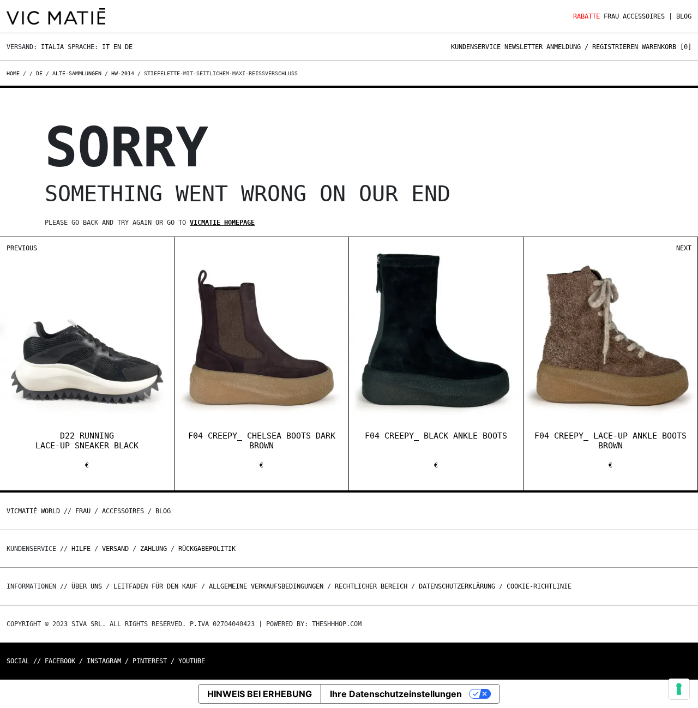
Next (683, 248)
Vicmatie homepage (222, 222)
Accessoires (644, 16)
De (129, 47)
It (106, 47)
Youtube (191, 661)
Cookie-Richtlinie (539, 586)
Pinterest (150, 661)
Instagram (104, 661)
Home (15, 73)
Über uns (88, 586)
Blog (683, 16)
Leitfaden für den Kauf (155, 586)
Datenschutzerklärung (457, 586)
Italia (52, 47)
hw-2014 (122, 73)
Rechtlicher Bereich (371, 586)
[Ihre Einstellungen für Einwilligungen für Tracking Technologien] (679, 689)
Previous (22, 248)
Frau (611, 16)
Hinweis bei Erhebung (259, 693)
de (39, 73)
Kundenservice (476, 47)
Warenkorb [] (666, 47)
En (117, 47)
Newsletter (523, 47)
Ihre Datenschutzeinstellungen (396, 693)
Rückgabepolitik (207, 549)
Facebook (60, 661)
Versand (115, 549)
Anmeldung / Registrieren (592, 47)
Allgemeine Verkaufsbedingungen (266, 586)
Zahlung (153, 549)
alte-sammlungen (76, 73)
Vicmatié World (33, 511)
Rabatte (586, 16)
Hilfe (81, 549)
